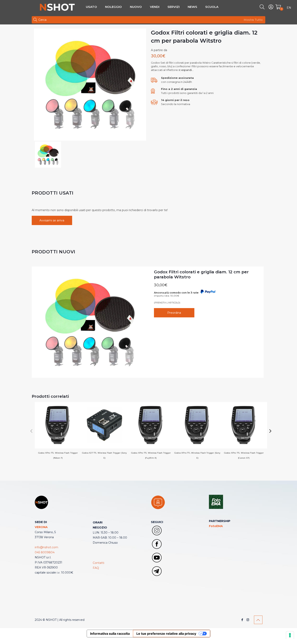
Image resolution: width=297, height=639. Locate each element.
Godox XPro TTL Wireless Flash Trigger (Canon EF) (244, 455)
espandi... (187, 70)
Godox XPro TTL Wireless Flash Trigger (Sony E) (197, 455)
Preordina (174, 313)
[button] (270, 431)
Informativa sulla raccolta (110, 634)
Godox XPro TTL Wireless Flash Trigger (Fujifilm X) (151, 455)
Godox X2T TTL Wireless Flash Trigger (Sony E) (104, 455)
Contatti (98, 563)
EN (289, 7)
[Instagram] (248, 620)
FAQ (96, 568)
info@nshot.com (46, 547)
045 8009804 (45, 552)
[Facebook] (242, 620)
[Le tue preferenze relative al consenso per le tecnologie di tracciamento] (290, 635)
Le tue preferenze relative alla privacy (166, 634)
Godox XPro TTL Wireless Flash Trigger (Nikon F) (58, 455)
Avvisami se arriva (51, 220)
